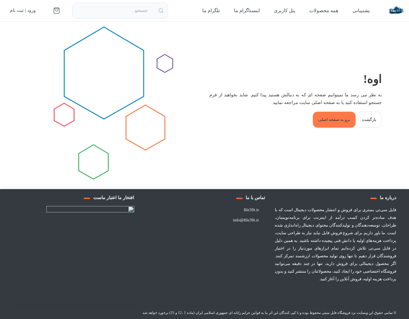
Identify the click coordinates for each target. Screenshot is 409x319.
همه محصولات (323, 10)
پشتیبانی (361, 10)
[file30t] (396, 11)
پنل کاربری (284, 10)
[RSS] (296, 294)
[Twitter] (374, 294)
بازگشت (369, 119)
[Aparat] (358, 294)
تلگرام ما (211, 10)
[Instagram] (327, 294)
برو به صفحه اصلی (334, 119)
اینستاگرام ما (247, 10)
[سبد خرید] (56, 10)
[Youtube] (312, 294)
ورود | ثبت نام (23, 10)
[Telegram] (342, 294)
